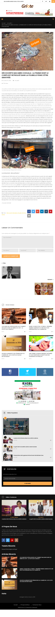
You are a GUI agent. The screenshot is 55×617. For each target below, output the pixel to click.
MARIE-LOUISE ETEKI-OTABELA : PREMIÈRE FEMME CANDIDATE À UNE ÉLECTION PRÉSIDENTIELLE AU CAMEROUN (40, 328)
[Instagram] (16, 540)
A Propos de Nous (25, 605)
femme (24, 213)
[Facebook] (3, 540)
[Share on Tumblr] (46, 211)
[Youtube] (12, 540)
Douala (19, 213)
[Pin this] (50, 211)
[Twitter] (8, 540)
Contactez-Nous (36, 605)
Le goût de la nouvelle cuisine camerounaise (25, 446)
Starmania (41, 501)
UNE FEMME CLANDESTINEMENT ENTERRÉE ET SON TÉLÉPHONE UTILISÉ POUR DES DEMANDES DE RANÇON (40, 355)
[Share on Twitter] (33, 211)
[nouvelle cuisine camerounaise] (14, 508)
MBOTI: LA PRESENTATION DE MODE (41, 503)
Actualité (9, 23)
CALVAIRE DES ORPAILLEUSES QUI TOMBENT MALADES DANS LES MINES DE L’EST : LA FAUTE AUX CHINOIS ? (14, 328)
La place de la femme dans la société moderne (26, 438)
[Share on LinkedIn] (42, 211)
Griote (3, 214)
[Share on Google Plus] (37, 211)
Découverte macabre (12, 213)
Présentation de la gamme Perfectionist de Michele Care (28, 455)
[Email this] (29, 216)
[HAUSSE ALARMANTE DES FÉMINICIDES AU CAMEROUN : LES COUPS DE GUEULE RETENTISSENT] (14, 343)
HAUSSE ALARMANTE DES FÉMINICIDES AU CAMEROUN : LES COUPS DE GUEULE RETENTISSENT (13, 355)
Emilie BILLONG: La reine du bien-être (12, 1)
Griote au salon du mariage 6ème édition (16, 426)
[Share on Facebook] (29, 211)
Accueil (3, 23)
